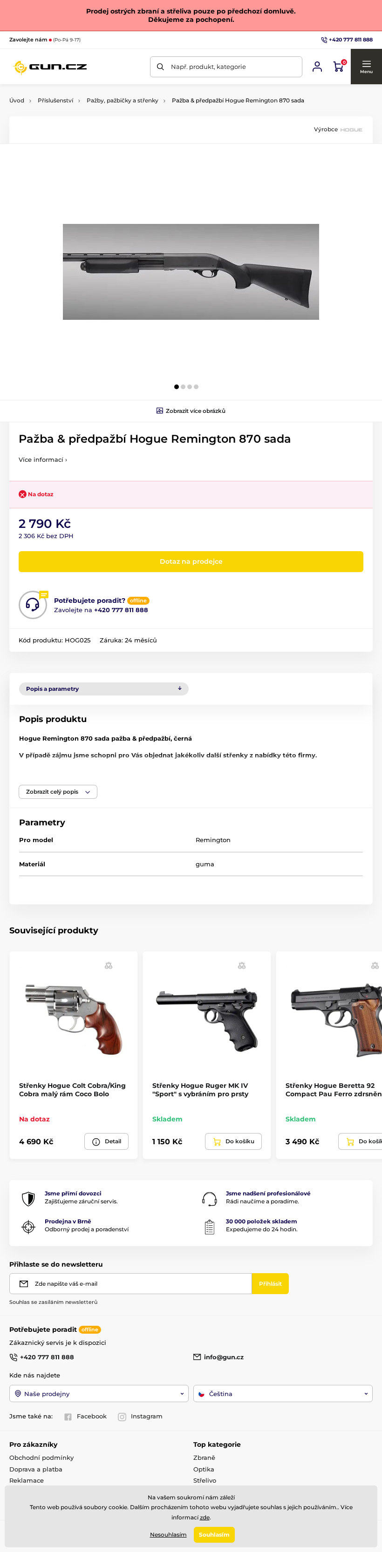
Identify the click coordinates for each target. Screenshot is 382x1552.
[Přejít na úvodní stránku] (49, 67)
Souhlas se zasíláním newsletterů (53, 1302)
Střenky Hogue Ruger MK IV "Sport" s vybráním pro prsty (200, 1089)
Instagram (147, 1416)
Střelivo (204, 1480)
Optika (203, 1469)
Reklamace (26, 1480)
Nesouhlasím (168, 1534)
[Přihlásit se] (317, 66)
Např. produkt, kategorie (208, 66)
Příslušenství (55, 100)
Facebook (92, 1416)
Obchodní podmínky (41, 1457)
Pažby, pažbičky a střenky (122, 100)
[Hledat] (160, 66)
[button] (366, 66)
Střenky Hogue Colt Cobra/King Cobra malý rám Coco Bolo (72, 1089)
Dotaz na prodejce (191, 561)
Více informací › (43, 459)
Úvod (16, 100)
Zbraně (204, 1457)
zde (205, 1517)
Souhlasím (214, 1534)
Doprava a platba (35, 1469)
